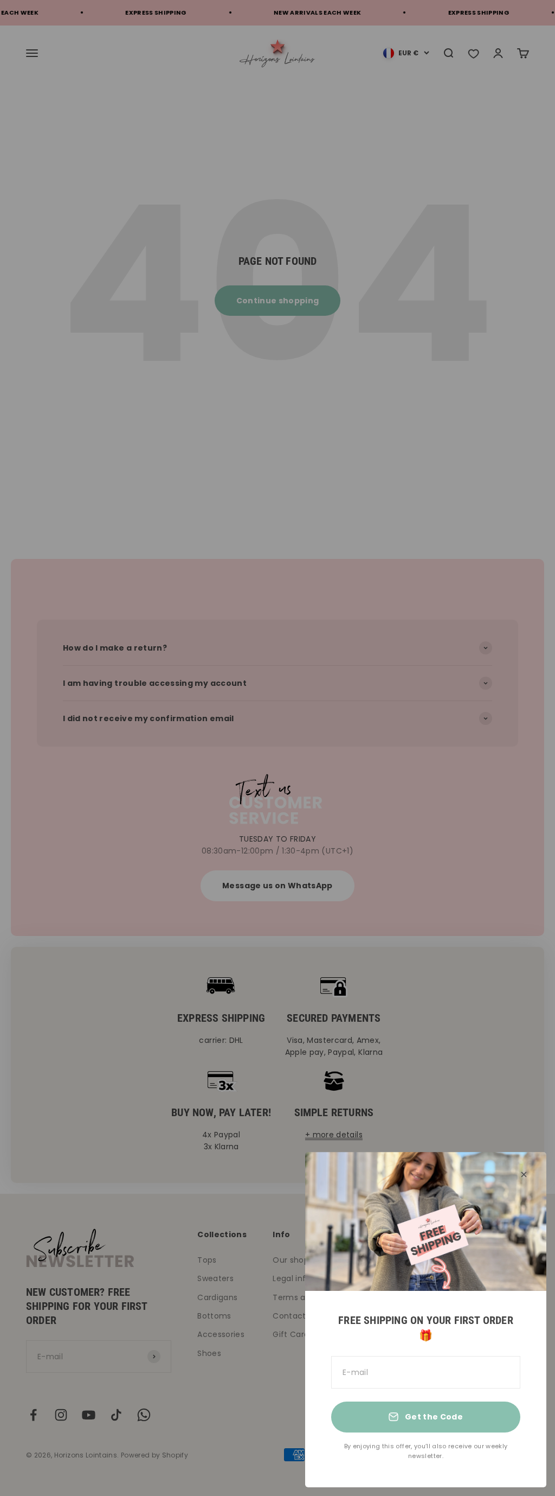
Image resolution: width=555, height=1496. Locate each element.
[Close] (524, 1174)
